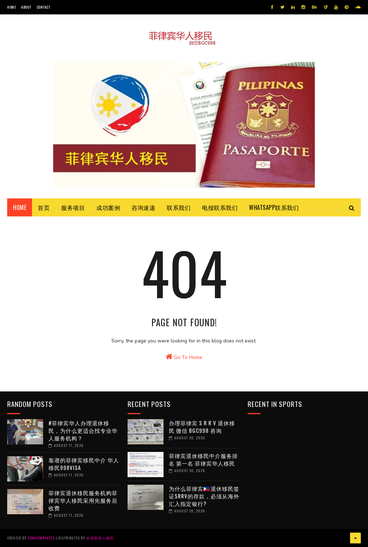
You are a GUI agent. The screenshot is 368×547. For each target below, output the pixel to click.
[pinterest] (346, 7)
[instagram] (303, 7)
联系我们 (178, 207)
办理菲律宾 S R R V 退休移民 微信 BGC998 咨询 (202, 426)
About (26, 7)
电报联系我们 (220, 207)
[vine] (325, 7)
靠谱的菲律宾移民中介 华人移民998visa (84, 463)
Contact (43, 7)
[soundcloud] (358, 7)
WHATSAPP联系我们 (274, 207)
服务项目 (73, 207)
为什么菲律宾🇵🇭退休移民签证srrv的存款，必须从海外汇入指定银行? (204, 495)
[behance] (314, 7)
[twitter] (282, 7)
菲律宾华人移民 (100, 538)
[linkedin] (293, 7)
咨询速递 (143, 207)
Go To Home (187, 357)
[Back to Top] (355, 538)
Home (11, 7)
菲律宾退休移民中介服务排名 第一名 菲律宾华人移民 (203, 459)
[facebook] (272, 7)
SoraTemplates (41, 538)
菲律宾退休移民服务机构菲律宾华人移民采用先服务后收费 (83, 500)
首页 (44, 207)
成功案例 (108, 207)
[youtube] (336, 7)
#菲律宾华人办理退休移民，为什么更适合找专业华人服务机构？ (83, 430)
